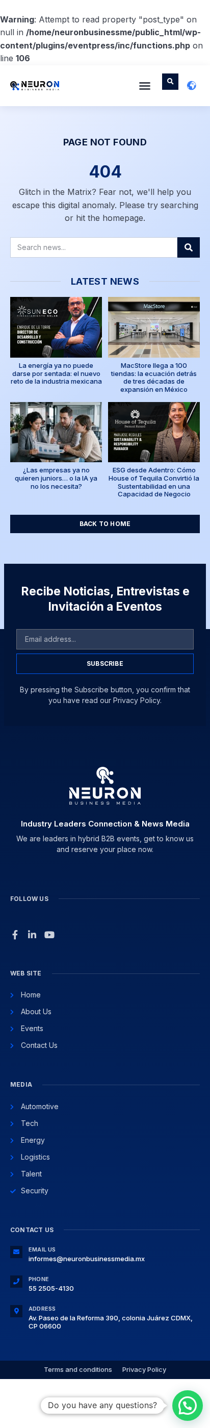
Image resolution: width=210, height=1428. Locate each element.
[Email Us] (16, 1252)
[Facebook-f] (14, 934)
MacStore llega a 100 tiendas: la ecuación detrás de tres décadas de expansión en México (154, 377)
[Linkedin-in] (32, 934)
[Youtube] (49, 934)
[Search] (188, 247)
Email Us (42, 1249)
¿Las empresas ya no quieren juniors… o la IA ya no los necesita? (56, 478)
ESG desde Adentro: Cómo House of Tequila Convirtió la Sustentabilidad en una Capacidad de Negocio (154, 482)
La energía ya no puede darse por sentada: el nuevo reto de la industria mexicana (56, 373)
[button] (145, 86)
